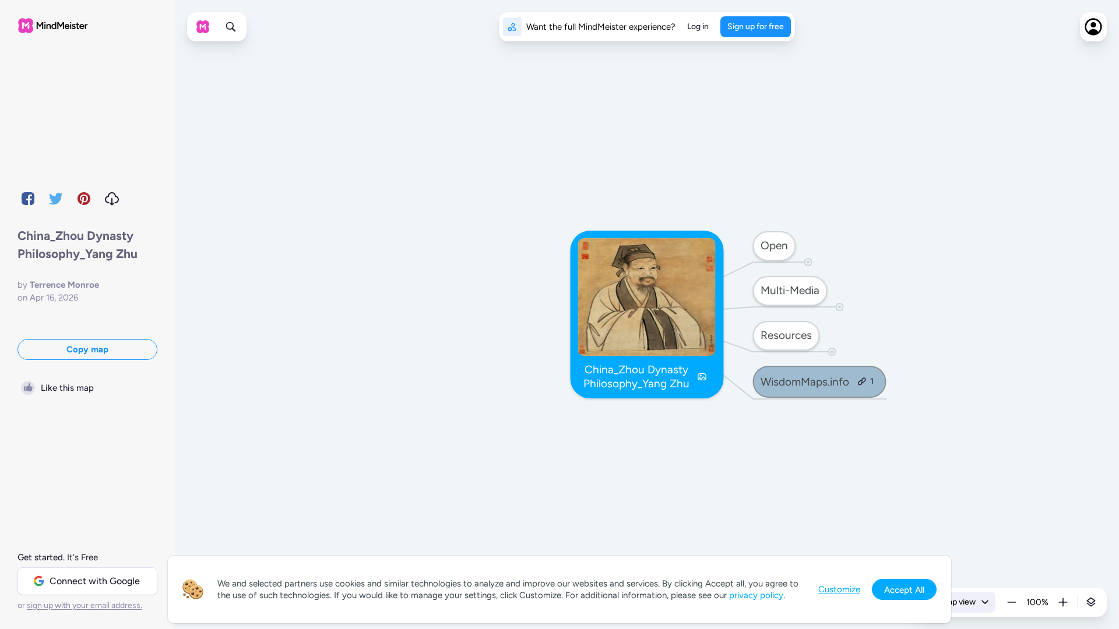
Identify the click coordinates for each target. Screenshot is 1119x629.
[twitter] (55, 198)
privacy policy (756, 595)
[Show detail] (1091, 602)
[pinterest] (83, 198)
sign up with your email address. (84, 605)
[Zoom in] (1063, 602)
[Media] (702, 377)
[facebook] (27, 198)
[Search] (230, 26)
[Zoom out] (1011, 602)
